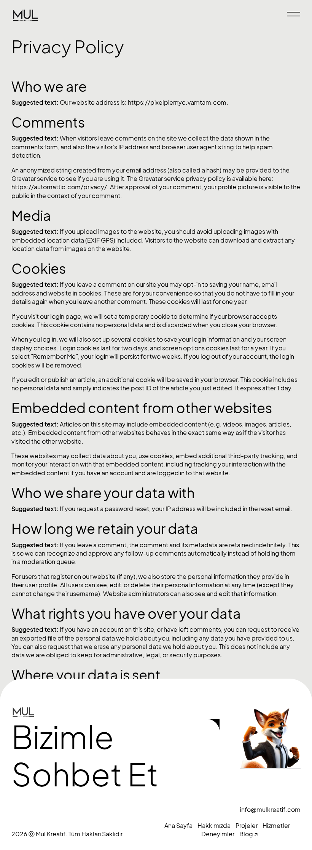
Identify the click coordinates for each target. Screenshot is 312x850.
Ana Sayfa (178, 825)
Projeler (247, 825)
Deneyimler (217, 834)
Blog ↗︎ (248, 834)
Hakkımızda (214, 825)
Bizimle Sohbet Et (84, 756)
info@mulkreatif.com (270, 809)
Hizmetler (276, 825)
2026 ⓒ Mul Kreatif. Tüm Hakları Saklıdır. (67, 834)
